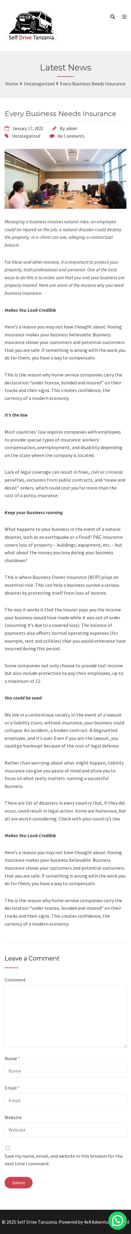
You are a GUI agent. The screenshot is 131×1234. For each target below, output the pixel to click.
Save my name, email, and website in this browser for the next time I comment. (64, 1160)
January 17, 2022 (27, 128)
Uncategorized (26, 136)
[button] (117, 1221)
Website (13, 1117)
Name (12, 1058)
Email (12, 1087)
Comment (15, 979)
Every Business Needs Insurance (60, 113)
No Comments (71, 136)
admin (71, 128)
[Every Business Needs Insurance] (65, 179)
